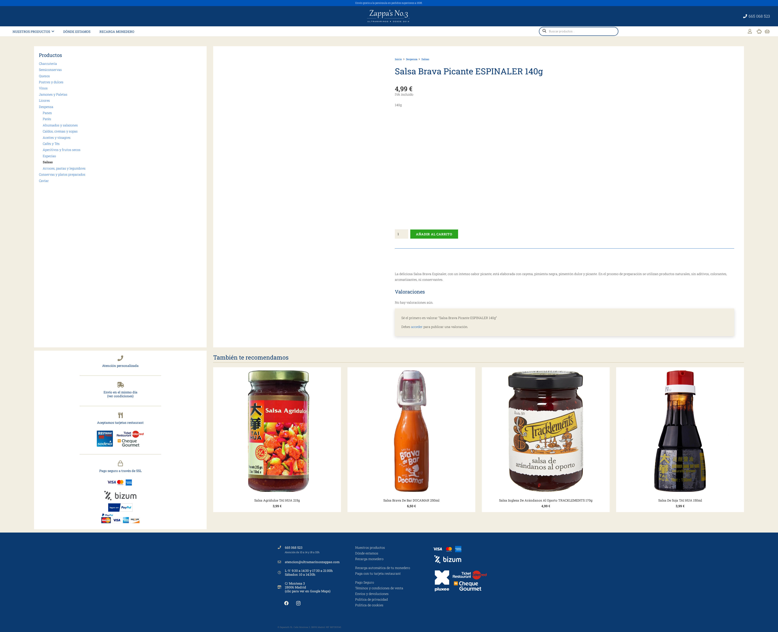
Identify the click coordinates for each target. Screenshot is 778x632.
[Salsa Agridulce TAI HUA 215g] (277, 431)
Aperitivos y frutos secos (61, 149)
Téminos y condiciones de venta (379, 588)
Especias (49, 156)
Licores (44, 100)
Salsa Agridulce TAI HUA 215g (277, 500)
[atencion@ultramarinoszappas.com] (281, 562)
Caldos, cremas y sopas (60, 131)
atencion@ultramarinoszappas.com (312, 562)
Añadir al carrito (434, 234)
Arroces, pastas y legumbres (64, 168)
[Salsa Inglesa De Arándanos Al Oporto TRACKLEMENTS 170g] (545, 431)
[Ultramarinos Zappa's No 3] (389, 16)
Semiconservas (50, 69)
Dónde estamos (366, 553)
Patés (47, 119)
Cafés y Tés (51, 143)
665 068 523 (293, 547)
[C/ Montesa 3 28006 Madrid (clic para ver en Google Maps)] (281, 587)
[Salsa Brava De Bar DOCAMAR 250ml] (411, 431)
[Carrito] (767, 31)
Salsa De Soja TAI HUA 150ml (680, 500)
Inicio (398, 59)
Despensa (46, 107)
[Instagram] (298, 603)
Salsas (48, 162)
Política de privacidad (371, 599)
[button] (53, 31)
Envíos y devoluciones (372, 593)
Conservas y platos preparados (62, 174)
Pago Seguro (364, 582)
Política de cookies (369, 605)
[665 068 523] (281, 547)
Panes (47, 113)
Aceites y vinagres (57, 137)
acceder (417, 327)
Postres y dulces (51, 82)
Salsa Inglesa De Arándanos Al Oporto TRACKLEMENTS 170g (545, 500)
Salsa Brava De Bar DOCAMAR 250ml (411, 500)
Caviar (44, 180)
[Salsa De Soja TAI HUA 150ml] (680, 431)
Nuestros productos (370, 547)
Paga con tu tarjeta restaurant (378, 573)
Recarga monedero (369, 559)
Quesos (44, 76)
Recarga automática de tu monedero (382, 568)
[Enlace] (750, 31)
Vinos (43, 88)
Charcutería (48, 63)
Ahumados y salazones (60, 125)
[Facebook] (286, 603)
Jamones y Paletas (53, 94)
